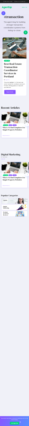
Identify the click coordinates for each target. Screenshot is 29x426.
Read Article (9, 92)
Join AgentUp (14, 423)
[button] (2, 124)
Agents (7, 80)
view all (3, 159)
